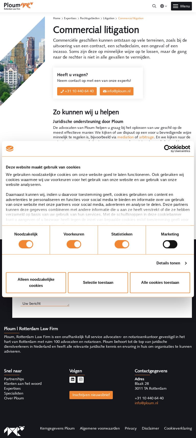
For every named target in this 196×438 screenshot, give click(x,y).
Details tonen (168, 263)
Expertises (70, 18)
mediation (125, 137)
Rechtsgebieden (90, 18)
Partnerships (14, 379)
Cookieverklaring (178, 428)
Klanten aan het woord (23, 383)
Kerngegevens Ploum (57, 428)
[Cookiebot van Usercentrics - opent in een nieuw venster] (167, 148)
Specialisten (13, 393)
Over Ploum (14, 398)
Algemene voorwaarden (100, 428)
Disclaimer (150, 428)
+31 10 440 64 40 (79, 91)
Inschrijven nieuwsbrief (91, 394)
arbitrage (146, 137)
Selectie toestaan (98, 282)
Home (56, 18)
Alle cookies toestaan (160, 282)
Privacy (131, 428)
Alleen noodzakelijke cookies (36, 282)
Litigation (108, 18)
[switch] (74, 244)
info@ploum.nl (118, 91)
